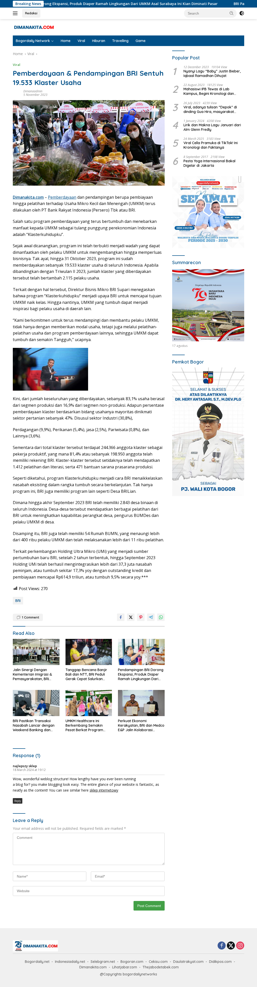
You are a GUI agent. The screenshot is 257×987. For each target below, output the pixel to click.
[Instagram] (240, 945)
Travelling (120, 40)
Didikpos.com (220, 961)
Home (66, 40)
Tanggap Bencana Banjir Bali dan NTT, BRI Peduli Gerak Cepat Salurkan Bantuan (86, 674)
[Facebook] (222, 945)
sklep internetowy (104, 790)
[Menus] (16, 13)
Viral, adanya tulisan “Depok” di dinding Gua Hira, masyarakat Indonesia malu (210, 109)
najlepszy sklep (25, 766)
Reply (17, 801)
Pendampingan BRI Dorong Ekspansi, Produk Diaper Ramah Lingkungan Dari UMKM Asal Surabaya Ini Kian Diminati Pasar (140, 674)
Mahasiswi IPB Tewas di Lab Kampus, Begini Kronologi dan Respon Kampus (208, 91)
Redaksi (31, 13)
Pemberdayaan (62, 197)
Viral (81, 40)
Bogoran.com (131, 961)
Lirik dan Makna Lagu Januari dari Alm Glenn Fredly (212, 127)
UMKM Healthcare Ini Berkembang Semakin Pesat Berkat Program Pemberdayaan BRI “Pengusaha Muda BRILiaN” (88, 725)
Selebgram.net (103, 961)
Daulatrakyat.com (188, 961)
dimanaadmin (32, 91)
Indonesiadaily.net (70, 961)
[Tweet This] (131, 617)
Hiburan (98, 40)
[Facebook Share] (120, 617)
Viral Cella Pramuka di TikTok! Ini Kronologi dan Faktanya (210, 145)
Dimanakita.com (28, 197)
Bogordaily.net (37, 961)
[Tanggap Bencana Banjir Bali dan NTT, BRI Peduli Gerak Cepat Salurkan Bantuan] (89, 652)
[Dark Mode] (241, 13)
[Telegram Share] (151, 617)
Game (141, 40)
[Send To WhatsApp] (161, 617)
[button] (232, 13)
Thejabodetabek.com (161, 967)
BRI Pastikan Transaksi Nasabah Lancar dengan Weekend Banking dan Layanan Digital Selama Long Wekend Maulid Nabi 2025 (34, 725)
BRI (18, 600)
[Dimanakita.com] (34, 26)
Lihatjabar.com (124, 967)
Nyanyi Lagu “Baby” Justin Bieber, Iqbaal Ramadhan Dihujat (212, 73)
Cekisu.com (158, 961)
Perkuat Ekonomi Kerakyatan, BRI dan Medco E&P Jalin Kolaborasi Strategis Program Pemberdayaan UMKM (141, 725)
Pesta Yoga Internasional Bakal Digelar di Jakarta (209, 163)
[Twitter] (231, 945)
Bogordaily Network (33, 40)
